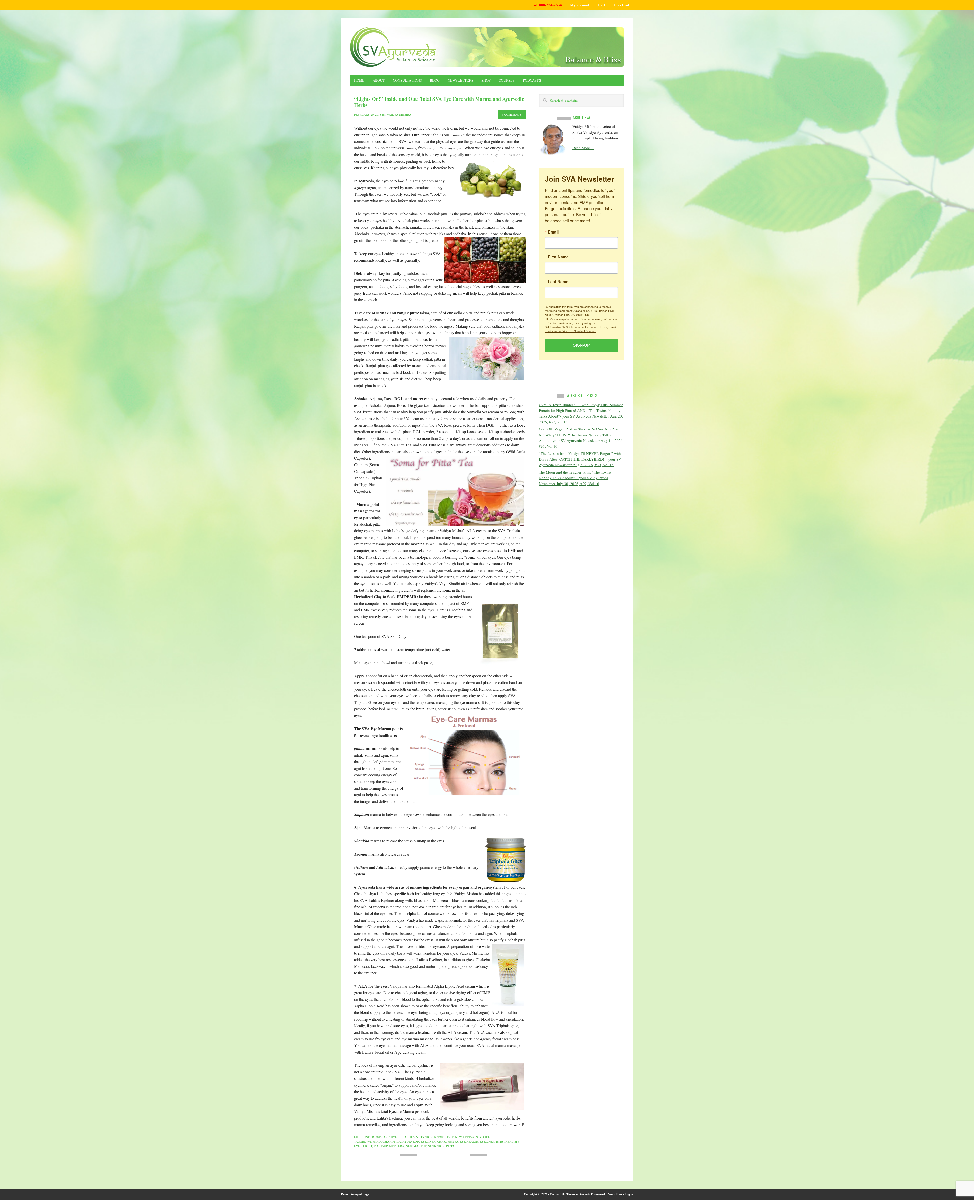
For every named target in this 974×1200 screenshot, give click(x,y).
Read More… (583, 147)
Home (359, 80)
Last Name (558, 281)
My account (579, 5)
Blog (435, 80)
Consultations (407, 80)
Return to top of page (355, 1194)
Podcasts (532, 80)
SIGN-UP (581, 345)
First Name (558, 257)
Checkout (621, 5)
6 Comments (511, 114)
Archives (391, 1137)
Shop (486, 80)
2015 (379, 1137)
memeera (396, 1146)
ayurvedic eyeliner (419, 1141)
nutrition (436, 1146)
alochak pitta (388, 1141)
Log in (629, 1194)
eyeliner (487, 1141)
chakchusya (447, 1141)
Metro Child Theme (562, 1194)
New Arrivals (466, 1137)
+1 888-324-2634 (548, 5)
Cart (601, 5)
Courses (507, 80)
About (379, 80)
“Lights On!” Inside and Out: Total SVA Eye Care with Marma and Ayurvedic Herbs (439, 102)
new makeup (416, 1146)
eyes (500, 1141)
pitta (450, 1146)
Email (553, 232)
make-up (381, 1146)
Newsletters (460, 80)
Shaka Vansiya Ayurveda (487, 47)
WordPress (615, 1194)
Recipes (485, 1137)
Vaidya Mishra (399, 114)
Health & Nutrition (416, 1137)
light (367, 1146)
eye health (469, 1141)
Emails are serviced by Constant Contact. (570, 331)
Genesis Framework (593, 1194)
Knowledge (444, 1137)
